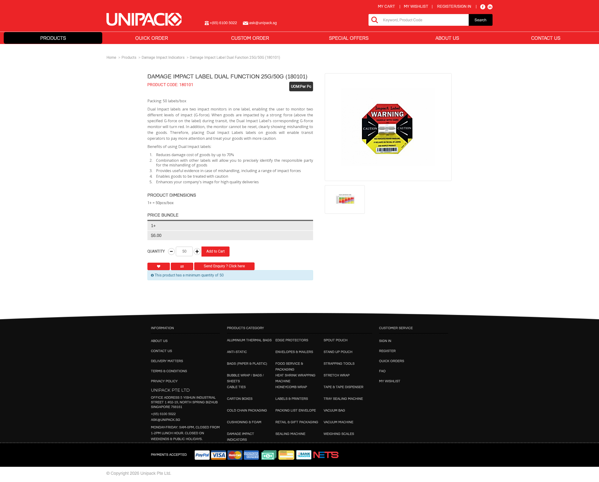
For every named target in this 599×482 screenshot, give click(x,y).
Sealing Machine (290, 434)
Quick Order (151, 38)
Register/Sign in (454, 6)
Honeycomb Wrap (291, 387)
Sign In (385, 341)
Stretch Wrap (337, 375)
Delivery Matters (167, 361)
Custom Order (250, 38)
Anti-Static (237, 352)
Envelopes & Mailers (294, 352)
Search (480, 20)
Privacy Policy (164, 381)
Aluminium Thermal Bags (249, 340)
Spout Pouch (335, 340)
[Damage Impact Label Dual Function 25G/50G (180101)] (388, 127)
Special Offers (349, 38)
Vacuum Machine (338, 422)
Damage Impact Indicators (163, 57)
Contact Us (545, 38)
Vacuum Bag (334, 410)
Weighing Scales (339, 434)
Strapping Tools (339, 363)
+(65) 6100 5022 (163, 414)
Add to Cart (215, 251)
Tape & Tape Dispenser (343, 387)
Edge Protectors (291, 340)
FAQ (382, 371)
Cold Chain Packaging (247, 410)
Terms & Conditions (169, 371)
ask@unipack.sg (165, 420)
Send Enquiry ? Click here (224, 266)
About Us (159, 341)
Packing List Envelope (295, 410)
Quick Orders (391, 361)
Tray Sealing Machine (343, 399)
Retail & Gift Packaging (296, 422)
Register (387, 351)
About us (447, 38)
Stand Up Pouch (338, 352)
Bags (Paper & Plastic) (247, 363)
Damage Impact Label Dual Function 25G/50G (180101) (235, 57)
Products (128, 57)
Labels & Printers (291, 399)
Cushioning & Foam (244, 422)
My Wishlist (389, 381)
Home (111, 57)
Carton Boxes (239, 399)
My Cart (386, 6)
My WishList (416, 6)
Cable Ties (236, 387)
